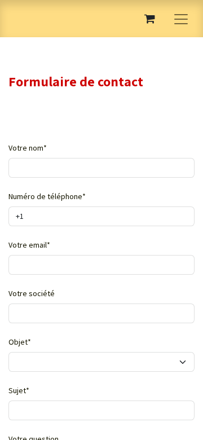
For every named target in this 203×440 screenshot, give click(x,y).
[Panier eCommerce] (149, 18)
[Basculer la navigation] (181, 19)
